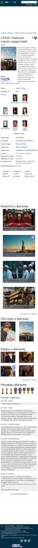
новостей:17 (6, 171)
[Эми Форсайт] (25, 111)
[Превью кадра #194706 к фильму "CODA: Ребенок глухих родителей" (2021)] (8, 371)
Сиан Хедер (19, 137)
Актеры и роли (19, 133)
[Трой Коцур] (25, 98)
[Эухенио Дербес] (15, 124)
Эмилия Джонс (15, 102)
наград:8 (27, 171)
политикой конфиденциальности (9, 532)
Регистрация (29, 4)
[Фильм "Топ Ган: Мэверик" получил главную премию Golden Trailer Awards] (19, 298)
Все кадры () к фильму (30, 380)
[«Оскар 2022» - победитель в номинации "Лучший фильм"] (11, 391)
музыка (23, 88)
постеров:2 (16, 176)
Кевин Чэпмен (15, 115)
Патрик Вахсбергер (31, 150)
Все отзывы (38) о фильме (19, 494)
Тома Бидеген (28, 140)
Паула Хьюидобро (21, 147)
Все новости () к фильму (29, 314)
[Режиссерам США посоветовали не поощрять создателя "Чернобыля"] (19, 272)
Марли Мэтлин (5, 128)
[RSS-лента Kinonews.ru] (21, 540)
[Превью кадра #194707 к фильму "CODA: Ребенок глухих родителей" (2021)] (26, 371)
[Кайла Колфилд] (25, 124)
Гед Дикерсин (20, 150)
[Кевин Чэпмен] (15, 111)
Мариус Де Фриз (21, 144)
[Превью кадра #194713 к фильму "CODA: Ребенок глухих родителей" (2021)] (8, 357)
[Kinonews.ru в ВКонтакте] (25, 540)
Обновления (19, 525)
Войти (35, 4)
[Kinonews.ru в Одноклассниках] (29, 540)
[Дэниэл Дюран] (5, 111)
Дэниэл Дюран (5, 115)
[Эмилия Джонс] (15, 98)
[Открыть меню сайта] (2, 2)
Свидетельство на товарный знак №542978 (12, 537)
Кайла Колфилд (25, 129)
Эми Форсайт (25, 115)
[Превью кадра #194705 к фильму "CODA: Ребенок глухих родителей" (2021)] (26, 357)
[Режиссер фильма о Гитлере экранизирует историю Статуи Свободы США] (19, 246)
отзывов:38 (28, 174)
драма (18, 88)
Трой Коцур (24, 102)
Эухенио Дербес (15, 129)
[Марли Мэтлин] (5, 124)
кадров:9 (5, 174)
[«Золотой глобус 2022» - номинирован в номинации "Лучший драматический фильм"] (16, 391)
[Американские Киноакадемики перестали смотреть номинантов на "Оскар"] (19, 220)
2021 (17, 91)
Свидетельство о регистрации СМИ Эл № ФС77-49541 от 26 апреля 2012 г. (19, 536)
